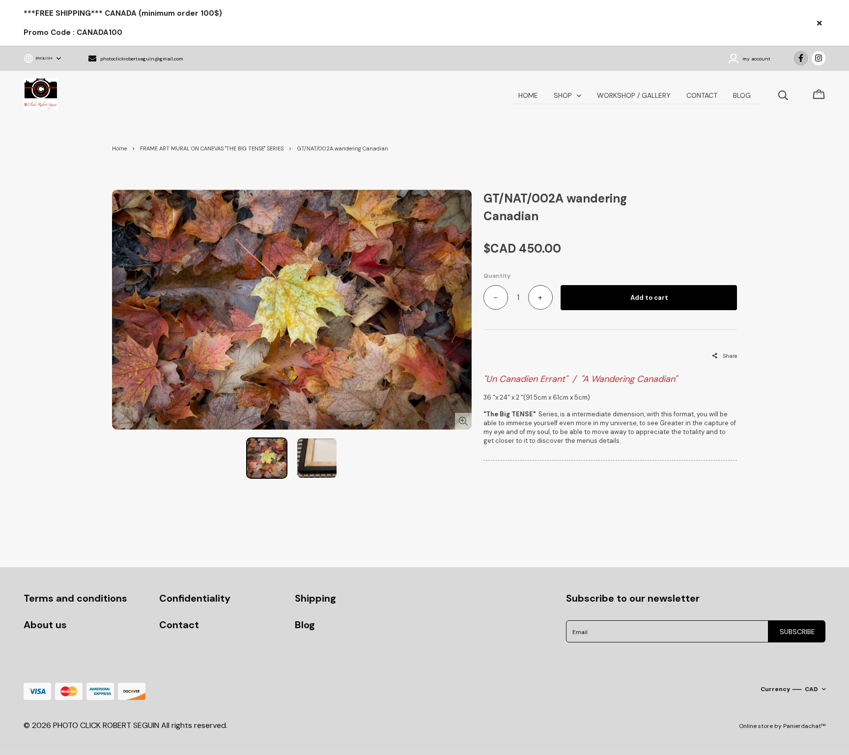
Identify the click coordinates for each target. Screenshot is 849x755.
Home (119, 148)
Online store (756, 726)
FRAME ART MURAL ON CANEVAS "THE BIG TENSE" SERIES (211, 148)
